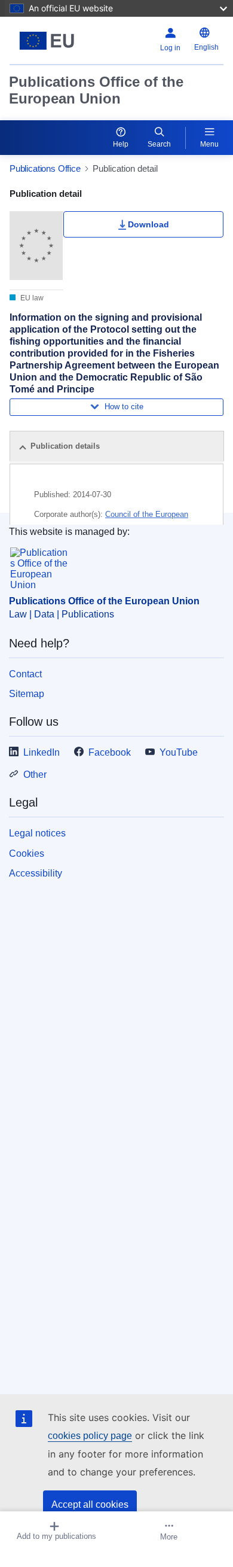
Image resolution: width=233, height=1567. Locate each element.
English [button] (206, 47)
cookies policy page (90, 1436)
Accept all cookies (89, 1504)
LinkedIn (41, 752)
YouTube (179, 752)
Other (35, 774)
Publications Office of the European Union (96, 90)
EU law (31, 298)
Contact (25, 674)
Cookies (26, 853)
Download (148, 224)
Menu (209, 144)
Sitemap (26, 694)
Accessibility (35, 873)
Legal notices (37, 833)
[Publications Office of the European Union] (47, 41)
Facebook (109, 752)
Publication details (65, 446)
